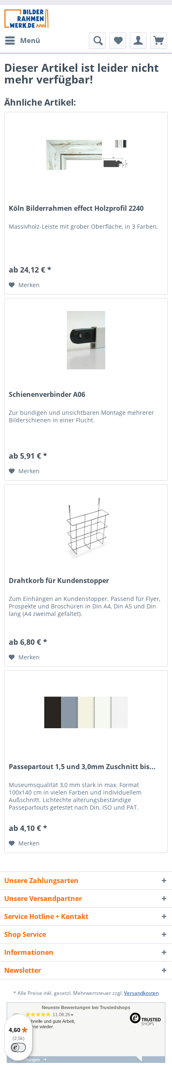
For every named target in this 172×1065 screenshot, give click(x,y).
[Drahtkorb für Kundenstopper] (86, 526)
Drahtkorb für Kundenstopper (59, 580)
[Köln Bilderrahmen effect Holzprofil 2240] (86, 154)
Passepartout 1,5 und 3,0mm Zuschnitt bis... (82, 766)
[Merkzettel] (117, 40)
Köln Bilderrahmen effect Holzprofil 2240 (76, 208)
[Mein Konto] (138, 40)
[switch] (18, 1047)
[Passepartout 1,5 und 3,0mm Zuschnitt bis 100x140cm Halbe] (86, 712)
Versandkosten (141, 993)
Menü (30, 40)
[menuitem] (22, 40)
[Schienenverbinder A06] (86, 340)
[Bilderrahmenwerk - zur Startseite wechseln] (26, 18)
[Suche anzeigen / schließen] (97, 40)
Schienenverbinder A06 (47, 394)
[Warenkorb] (158, 40)
